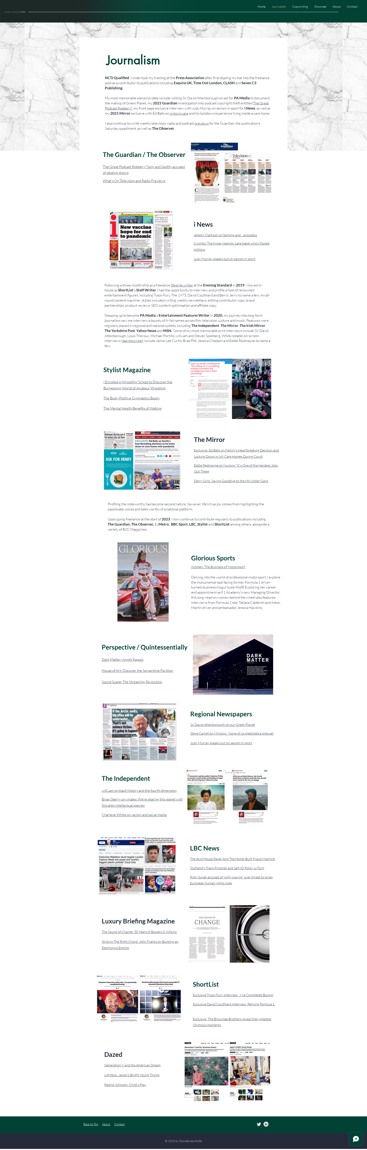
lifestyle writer (182, 285)
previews (202, 123)
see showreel (132, 340)
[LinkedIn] (266, 1124)
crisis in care (179, 113)
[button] (163, 617)
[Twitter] (259, 1124)
